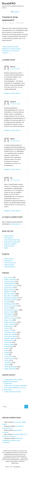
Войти (6, 248)
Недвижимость (9, 326)
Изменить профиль (10, 244)
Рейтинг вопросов (10, 262)
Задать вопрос (9, 235)
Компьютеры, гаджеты (11, 310)
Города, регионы (9, 281)
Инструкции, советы (10, 300)
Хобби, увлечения (9, 368)
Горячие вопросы (9, 266)
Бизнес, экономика (10, 279)
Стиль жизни (8, 356)
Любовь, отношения (10, 318)
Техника (6, 360)
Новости (7, 328)
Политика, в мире (9, 336)
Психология (8, 342)
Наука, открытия (9, 324)
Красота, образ (9, 312)
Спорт (6, 350)
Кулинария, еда (9, 314)
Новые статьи (8, 330)
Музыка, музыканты (10, 322)
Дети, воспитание (10, 293)
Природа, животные (10, 338)
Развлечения (8, 346)
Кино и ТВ (7, 308)
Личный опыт (20, 22)
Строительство (9, 358)
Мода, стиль (8, 320)
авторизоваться (15, 224)
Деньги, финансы (9, 289)
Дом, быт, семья (9, 295)
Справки (7, 352)
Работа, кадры (9, 344)
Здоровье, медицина (11, 297)
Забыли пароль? (9, 246)
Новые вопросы (9, 264)
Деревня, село (8, 291)
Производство (9, 340)
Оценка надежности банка (12, 391)
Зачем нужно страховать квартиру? (15, 385)
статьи (6, 354)
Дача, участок (8, 287)
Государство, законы (11, 285)
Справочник (8, 383)
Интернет (7, 302)
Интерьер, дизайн (9, 304)
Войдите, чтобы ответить (12, 93)
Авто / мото (8, 277)
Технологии (8, 362)
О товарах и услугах (10, 332)
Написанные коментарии (12, 242)
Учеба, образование (10, 366)
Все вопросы (8, 260)
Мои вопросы (8, 237)
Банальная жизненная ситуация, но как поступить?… (12, 440)
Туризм (6, 364)
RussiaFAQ (8, 3)
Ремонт (6, 348)
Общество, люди (9, 334)
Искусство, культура (10, 306)
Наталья (11, 22)
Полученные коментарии (12, 240)
